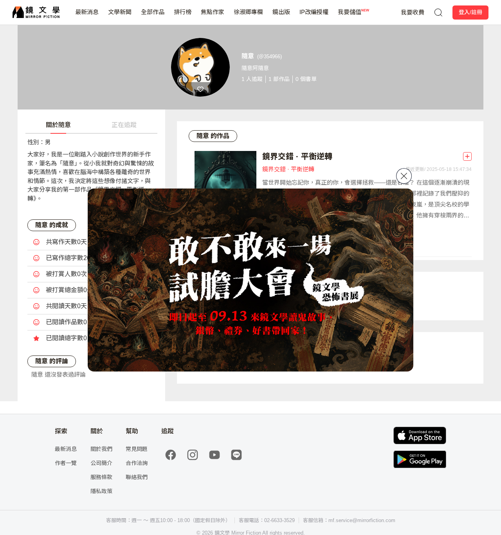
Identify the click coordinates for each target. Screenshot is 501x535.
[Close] (404, 176)
